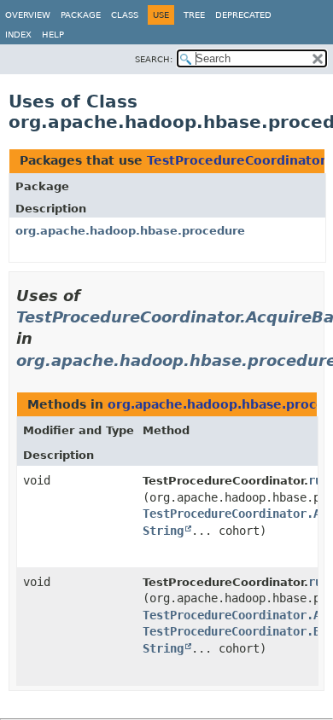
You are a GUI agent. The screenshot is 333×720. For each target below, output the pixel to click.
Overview (27, 15)
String (163, 530)
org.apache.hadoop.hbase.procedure (130, 230)
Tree (194, 15)
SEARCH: (153, 59)
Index (18, 34)
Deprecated (243, 15)
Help (53, 34)
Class (124, 15)
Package (81, 15)
